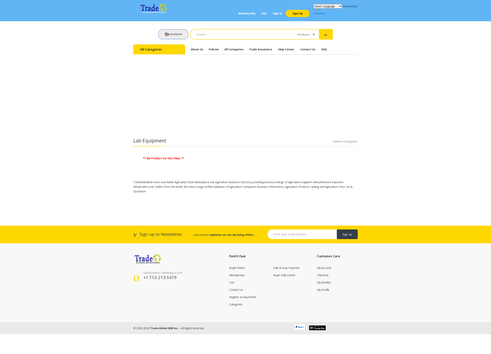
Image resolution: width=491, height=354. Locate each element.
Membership (246, 13)
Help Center (286, 49)
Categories (235, 304)
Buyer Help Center (284, 275)
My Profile (323, 290)
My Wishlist (324, 282)
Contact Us (308, 49)
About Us (197, 49)
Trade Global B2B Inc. (164, 328)
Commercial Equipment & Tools (190, 100)
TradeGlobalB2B (147, 100)
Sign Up (297, 13)
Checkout (323, 275)
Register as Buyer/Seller (243, 297)
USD (264, 13)
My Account (324, 268)
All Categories (234, 49)
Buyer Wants (237, 268)
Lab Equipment (233, 100)
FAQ (324, 49)
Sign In (277, 13)
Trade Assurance (260, 49)
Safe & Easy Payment (286, 268)
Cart (231, 282)
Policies (214, 49)
